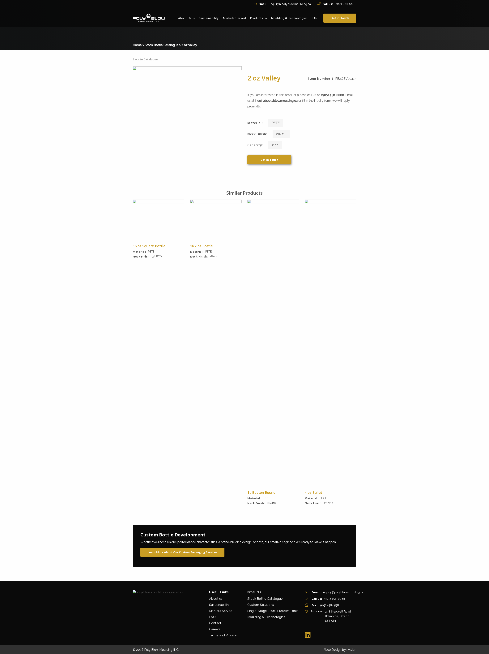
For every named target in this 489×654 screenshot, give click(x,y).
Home (137, 45)
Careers (215, 629)
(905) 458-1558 (329, 605)
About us (216, 598)
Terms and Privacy (223, 635)
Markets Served (234, 18)
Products (256, 18)
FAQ (315, 18)
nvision (351, 650)
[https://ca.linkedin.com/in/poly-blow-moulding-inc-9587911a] (308, 635)
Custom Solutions (260, 605)
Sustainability (209, 18)
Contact (215, 623)
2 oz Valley (189, 45)
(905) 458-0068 (339, 4)
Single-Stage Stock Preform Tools (273, 611)
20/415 (281, 134)
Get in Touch (340, 18)
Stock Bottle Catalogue (161, 45)
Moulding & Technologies (289, 18)
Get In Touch (269, 160)
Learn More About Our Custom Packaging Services (182, 552)
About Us (184, 18)
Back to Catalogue (145, 59)
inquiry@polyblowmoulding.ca (284, 4)
